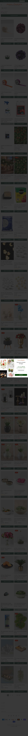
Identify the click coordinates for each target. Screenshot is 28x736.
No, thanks (21, 376)
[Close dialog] (27, 359)
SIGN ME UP (21, 374)
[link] (21, 360)
